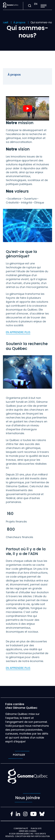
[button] (43, 6)
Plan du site (36, 828)
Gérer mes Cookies (27, 831)
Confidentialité (21, 828)
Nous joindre (27, 797)
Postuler (19, 755)
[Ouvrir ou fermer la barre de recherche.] (29, 6)
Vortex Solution (42, 836)
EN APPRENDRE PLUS (18, 332)
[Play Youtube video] (27, 108)
